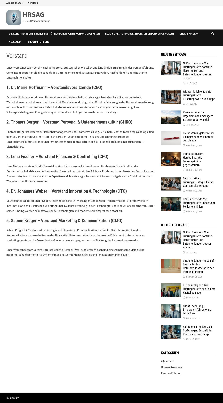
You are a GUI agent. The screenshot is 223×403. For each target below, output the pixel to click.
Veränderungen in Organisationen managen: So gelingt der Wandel (198, 115)
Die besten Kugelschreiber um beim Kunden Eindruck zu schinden (198, 136)
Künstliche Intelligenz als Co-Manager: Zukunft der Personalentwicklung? (198, 330)
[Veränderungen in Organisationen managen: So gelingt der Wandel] (171, 113)
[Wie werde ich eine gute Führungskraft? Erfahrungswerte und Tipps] (171, 92)
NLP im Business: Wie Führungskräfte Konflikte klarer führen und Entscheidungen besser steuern (197, 70)
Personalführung (38, 41)
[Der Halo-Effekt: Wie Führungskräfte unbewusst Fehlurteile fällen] (171, 199)
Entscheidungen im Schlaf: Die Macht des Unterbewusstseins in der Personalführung (199, 266)
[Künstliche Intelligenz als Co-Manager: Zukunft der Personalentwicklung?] (171, 327)
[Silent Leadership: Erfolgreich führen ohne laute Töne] (171, 306)
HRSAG (34, 14)
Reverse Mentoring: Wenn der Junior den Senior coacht (139, 33)
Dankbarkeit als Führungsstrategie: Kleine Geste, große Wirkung (198, 182)
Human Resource (171, 367)
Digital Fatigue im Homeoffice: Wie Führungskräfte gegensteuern (193, 159)
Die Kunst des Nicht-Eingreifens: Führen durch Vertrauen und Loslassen (54, 33)
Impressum (12, 397)
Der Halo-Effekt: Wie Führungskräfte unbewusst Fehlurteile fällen (199, 202)
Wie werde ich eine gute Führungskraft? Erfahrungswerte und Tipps (199, 95)
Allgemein (15, 41)
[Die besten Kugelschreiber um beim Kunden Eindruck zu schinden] (171, 133)
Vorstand (33, 2)
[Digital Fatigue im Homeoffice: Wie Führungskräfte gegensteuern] (171, 154)
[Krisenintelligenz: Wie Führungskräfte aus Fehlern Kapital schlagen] (171, 285)
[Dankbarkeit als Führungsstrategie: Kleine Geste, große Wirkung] (171, 179)
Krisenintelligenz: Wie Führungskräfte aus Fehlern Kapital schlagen (199, 288)
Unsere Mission (189, 33)
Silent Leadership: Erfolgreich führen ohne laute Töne (197, 309)
